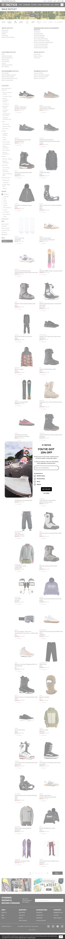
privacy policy (31, 937)
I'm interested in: (38, 473)
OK (61, 936)
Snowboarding (41, 478)
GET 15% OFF (46, 489)
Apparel (39, 484)
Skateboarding (41, 475)
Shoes (38, 481)
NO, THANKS (46, 493)
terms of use (22, 937)
